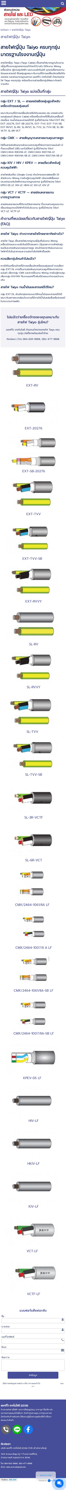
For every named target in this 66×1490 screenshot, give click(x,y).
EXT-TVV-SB (32, 558)
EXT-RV (32, 385)
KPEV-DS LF (32, 1078)
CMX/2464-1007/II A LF (33, 947)
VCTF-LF (33, 1294)
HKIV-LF (33, 1163)
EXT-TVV (33, 514)
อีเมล (3, 1347)
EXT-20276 (33, 428)
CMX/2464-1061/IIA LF (32, 904)
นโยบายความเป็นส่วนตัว (50, 1383)
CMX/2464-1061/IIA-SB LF (33, 990)
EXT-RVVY (33, 601)
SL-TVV (32, 731)
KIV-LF (34, 1206)
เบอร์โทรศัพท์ (7, 1337)
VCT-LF (32, 1251)
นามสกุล (5, 1326)
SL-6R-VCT (33, 860)
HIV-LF (34, 1120)
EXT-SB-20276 (33, 471)
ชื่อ (2, 1316)
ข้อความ (5, 1357)
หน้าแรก (5, 30)
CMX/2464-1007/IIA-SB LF (33, 1033)
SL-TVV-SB (33, 774)
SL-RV (33, 644)
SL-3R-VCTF (33, 817)
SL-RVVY (33, 687)
